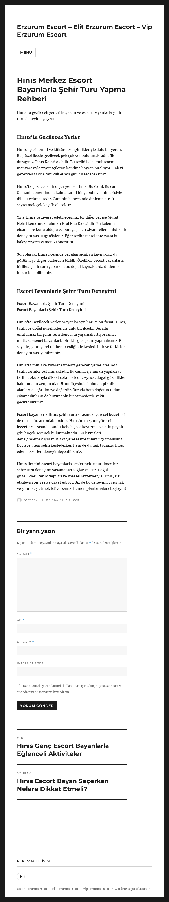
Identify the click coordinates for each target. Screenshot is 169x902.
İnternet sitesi (30, 663)
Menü (26, 52)
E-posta (25, 642)
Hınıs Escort (70, 500)
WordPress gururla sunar (132, 889)
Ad (21, 620)
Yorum (24, 554)
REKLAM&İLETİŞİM (33, 861)
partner (29, 500)
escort (21, 889)
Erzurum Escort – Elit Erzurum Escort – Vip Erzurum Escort (68, 889)
